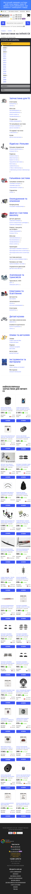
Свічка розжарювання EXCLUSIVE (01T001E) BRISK (22, 549)
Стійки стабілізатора (15, 168)
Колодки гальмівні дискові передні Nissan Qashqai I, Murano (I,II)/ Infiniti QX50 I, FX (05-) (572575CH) (7, 662)
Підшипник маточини (16, 162)
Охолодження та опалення (18, 200)
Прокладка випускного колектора (19, 252)
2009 (4, 82)
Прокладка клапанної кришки (18, 248)
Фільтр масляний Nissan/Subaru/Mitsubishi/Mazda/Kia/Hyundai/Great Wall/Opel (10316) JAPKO (23, 436)
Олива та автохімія (19, 335)
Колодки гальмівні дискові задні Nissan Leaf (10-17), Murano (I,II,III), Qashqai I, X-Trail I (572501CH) (23, 634)
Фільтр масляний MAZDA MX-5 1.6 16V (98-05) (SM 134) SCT (23, 775)
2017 (4, 69)
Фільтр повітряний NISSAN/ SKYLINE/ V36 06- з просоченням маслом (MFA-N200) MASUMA (23, 747)
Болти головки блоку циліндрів (18, 222)
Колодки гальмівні (15, 126)
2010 (4, 54)
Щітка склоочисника (15, 137)
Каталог (15, 887)
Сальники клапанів (15, 220)
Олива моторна (13, 342)
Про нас (15, 889)
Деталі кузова (16, 316)
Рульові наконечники (15, 149)
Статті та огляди (15, 884)
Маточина (12, 164)
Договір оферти (15, 880)
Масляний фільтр (14, 110)
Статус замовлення (15, 871)
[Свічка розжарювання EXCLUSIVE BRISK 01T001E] (23, 542)
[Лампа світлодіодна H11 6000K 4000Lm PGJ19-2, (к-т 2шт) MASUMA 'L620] (8, 514)
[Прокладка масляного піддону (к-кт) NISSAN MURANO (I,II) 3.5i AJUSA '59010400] (8, 485)
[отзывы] (7, 841)
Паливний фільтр (14, 116)
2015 (4, 65)
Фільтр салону (13, 114)
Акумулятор (13, 103)
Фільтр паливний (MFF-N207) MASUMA (7, 804)
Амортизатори (13, 158)
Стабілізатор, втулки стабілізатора (19, 170)
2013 (4, 60)
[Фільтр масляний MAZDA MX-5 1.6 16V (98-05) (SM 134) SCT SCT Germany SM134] (23, 768)
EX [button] (3, 90)
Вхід (28, 11)
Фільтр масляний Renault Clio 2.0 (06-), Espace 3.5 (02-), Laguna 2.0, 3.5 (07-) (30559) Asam (8, 408)
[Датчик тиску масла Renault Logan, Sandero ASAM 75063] (8, 457)
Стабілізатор (13, 132)
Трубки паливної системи (17, 264)
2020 (4, 50)
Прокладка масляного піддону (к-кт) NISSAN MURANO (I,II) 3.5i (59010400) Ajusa (7, 493)
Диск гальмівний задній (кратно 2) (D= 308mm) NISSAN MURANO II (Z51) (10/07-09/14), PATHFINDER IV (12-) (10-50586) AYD (23, 691)
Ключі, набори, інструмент (17, 367)
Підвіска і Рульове (19, 144)
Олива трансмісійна (15, 340)
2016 (4, 67)
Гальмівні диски (14, 185)
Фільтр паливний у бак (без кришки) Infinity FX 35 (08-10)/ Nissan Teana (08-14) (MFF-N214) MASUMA (23, 804)
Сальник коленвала (15, 224)
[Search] (28, 23)
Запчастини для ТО (19, 98)
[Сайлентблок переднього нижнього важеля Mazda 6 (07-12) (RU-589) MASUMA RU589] (8, 711)
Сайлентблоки (13, 166)
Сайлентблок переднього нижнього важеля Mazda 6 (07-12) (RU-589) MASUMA (7, 719)
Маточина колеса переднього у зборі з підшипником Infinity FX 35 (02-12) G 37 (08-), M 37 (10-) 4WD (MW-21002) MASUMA (8, 747)
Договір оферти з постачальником (15, 882)
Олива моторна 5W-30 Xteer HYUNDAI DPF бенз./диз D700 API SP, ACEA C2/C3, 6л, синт (23, 408)
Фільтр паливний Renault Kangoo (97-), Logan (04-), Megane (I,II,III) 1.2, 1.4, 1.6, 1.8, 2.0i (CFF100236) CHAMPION (23, 578)
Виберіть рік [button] (7, 44)
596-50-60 (17, 15)
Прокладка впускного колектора (19, 250)
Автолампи (12, 299)
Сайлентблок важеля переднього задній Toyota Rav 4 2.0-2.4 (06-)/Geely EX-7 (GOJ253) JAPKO (23, 719)
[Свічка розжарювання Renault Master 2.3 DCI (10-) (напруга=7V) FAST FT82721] (8, 598)
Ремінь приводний (15, 121)
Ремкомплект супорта (16, 187)
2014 (4, 63)
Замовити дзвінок (15, 854)
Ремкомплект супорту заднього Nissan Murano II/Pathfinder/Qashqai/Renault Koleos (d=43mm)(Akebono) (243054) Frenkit (23, 521)
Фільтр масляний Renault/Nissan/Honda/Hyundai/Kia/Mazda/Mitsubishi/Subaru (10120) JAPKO (8, 775)
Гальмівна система (19, 178)
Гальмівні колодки (15, 183)
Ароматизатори (14, 353)
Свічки (11, 105)
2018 (4, 71)
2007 (4, 77)
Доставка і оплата (13, 11)
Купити (8, 420)
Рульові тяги (13, 151)
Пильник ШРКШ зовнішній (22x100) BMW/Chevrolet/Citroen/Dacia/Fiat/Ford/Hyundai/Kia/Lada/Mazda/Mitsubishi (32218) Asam (23, 493)
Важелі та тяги (13, 160)
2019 (4, 73)
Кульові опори (13, 156)
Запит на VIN (15, 856)
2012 (4, 58)
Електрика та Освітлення (16, 292)
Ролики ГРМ (13, 233)
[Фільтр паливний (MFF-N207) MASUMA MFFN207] (8, 796)
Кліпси (11, 328)
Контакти (22, 11)
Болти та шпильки (15, 326)
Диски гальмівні (14, 128)
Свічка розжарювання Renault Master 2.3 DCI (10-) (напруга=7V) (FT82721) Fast (7, 606)
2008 (4, 80)
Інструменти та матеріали (17, 360)
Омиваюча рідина (14, 347)
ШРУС (11, 282)
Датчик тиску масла (15, 268)
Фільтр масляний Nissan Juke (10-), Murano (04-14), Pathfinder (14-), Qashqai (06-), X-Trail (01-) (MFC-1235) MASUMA (8, 436)
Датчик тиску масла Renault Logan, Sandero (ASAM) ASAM (7, 465)
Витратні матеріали (15, 371)
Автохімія (12, 348)
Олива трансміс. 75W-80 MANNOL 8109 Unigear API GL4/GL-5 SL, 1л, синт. (7, 578)
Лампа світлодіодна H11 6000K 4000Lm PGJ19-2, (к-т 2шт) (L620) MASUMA (8, 521)
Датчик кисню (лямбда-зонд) (18, 259)
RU (5, 11)
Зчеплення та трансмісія (16, 276)
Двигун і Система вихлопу (18, 214)
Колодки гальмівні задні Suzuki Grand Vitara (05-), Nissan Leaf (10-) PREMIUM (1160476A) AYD (23, 465)
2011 (4, 56)
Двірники (12, 322)
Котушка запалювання (16, 305)
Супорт (11, 192)
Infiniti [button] (4, 86)
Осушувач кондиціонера (16, 206)
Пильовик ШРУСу (14, 284)
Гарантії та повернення (15, 878)
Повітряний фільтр (14, 112)
